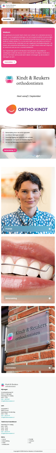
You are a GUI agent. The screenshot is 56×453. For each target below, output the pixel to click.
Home (4, 439)
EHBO (3, 443)
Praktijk (31, 439)
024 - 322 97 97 (5, 415)
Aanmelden (7, 19)
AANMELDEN (5, 444)
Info (30, 443)
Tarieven (31, 441)
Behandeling (8, 150)
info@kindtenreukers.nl (7, 401)
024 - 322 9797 (5, 399)
